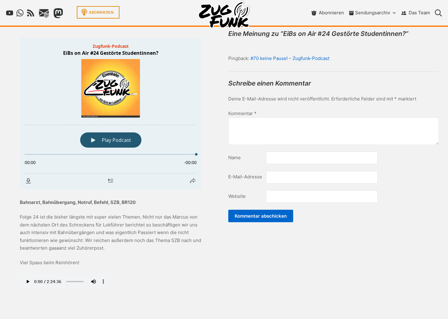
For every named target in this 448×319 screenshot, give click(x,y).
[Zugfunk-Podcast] (224, 15)
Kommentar (242, 113)
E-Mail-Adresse (245, 177)
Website (237, 196)
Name (234, 157)
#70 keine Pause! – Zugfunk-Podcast (290, 58)
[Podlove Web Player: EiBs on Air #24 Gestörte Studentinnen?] (110, 113)
